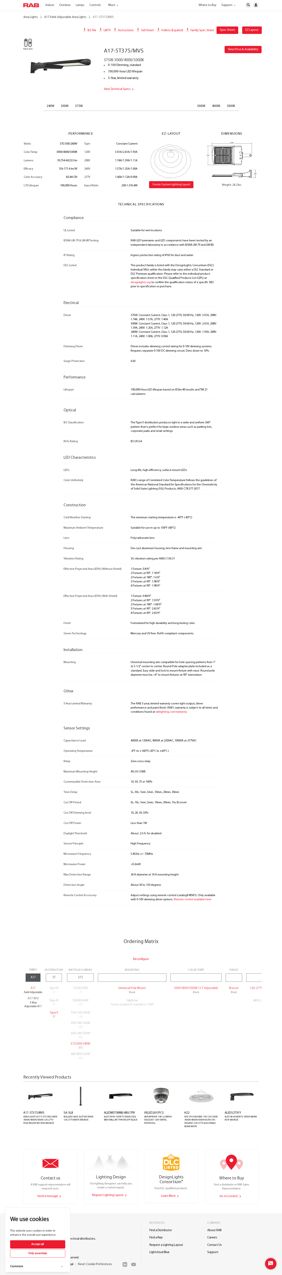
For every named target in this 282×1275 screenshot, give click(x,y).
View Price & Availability (243, 49)
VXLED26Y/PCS (154, 1113)
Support (212, 1252)
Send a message (48, 1196)
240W (50, 106)
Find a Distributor (160, 1230)
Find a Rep (156, 1237)
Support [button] (227, 5)
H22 (187, 1113)
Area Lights (30, 17)
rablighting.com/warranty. (171, 712)
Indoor (50, 5)
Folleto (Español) (172, 30)
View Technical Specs (117, 89)
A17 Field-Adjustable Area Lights (65, 17)
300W (65, 106)
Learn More (168, 1196)
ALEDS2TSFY (233, 1113)
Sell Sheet (147, 30)
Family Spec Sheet (202, 30)
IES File (91, 30)
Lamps (80, 5)
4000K (216, 106)
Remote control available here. (192, 899)
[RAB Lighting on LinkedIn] (126, 1264)
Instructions (125, 30)
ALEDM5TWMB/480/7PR (119, 1113)
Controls (95, 5)
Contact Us (214, 1245)
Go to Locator (229, 1196)
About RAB (214, 1230)
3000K (201, 106)
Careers (212, 1237)
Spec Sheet (227, 30)
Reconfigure (141, 959)
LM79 (107, 30)
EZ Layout (251, 30)
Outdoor (65, 5)
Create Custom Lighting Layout (171, 184)
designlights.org (141, 282)
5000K (231, 106)
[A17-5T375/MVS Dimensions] (232, 160)
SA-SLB (68, 1113)
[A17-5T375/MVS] (60, 65)
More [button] (112, 5)
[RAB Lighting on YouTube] (134, 1264)
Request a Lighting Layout (166, 1245)
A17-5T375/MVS (33, 1113)
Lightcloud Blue (159, 1252)
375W (79, 106)
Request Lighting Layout (108, 1195)
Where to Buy (207, 5)
